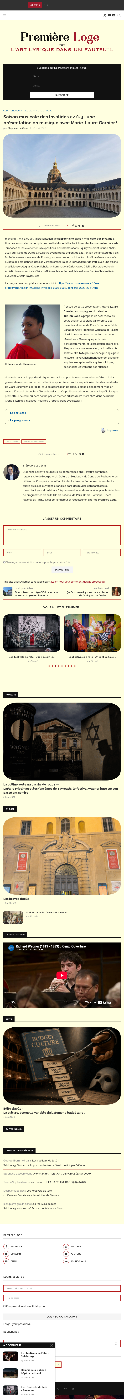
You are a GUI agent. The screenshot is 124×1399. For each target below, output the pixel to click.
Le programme (20, 420)
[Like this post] (70, 225)
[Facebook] (101, 15)
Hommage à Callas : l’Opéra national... (33, 1372)
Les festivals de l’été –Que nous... (34, 1389)
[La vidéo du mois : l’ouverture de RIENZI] (13, 917)
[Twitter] (104, 15)
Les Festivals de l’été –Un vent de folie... (92, 657)
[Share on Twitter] (76, 225)
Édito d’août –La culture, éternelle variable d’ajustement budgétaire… (44, 1110)
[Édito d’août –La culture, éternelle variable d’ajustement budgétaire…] (62, 1066)
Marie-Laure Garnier (34, 442)
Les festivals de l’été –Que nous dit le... (32, 657)
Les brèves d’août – (17, 898)
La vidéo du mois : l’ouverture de (47, 912)
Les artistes (18, 412)
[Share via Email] (83, 225)
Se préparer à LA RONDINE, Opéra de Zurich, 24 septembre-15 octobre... (69, 5)
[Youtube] (109, 15)
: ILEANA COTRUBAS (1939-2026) (62, 1173)
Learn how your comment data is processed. (78, 581)
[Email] (113, 15)
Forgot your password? (17, 1324)
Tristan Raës (11, 442)
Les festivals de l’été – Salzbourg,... (35, 1355)
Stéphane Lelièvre (18, 128)
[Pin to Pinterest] (79, 225)
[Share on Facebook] (73, 225)
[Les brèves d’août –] (62, 856)
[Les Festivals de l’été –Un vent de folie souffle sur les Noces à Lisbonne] (92, 633)
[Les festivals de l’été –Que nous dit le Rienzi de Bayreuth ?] (31, 633)
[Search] (119, 15)
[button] (44, 5)
